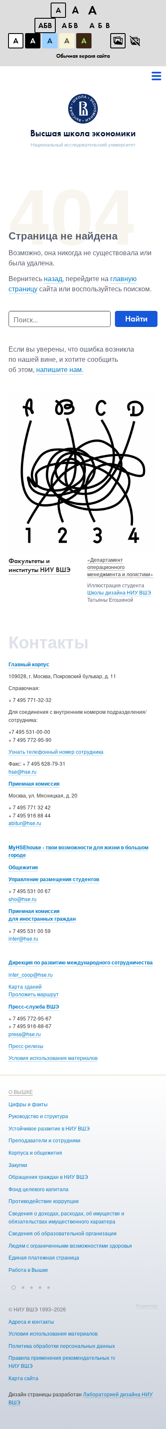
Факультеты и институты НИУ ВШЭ (40, 565)
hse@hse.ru (23, 771)
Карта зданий (25, 986)
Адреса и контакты (31, 1321)
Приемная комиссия (34, 783)
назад (53, 278)
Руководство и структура (38, 1115)
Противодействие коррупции (44, 1200)
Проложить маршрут (34, 994)
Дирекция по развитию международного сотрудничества (81, 962)
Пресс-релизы (26, 1045)
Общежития (23, 867)
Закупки (18, 1164)
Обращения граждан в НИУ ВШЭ (48, 1176)
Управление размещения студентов (54, 879)
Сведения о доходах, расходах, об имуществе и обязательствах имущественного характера (66, 1217)
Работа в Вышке (28, 1269)
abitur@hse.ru (25, 822)
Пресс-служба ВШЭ (34, 1006)
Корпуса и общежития (35, 1152)
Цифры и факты (28, 1104)
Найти (136, 318)
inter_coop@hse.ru (31, 974)
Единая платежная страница (44, 1257)
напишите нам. (59, 369)
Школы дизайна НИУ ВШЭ (119, 592)
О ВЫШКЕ (21, 1091)
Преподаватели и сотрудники (44, 1140)
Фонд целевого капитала (39, 1188)
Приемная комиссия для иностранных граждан (42, 915)
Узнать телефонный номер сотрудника (56, 751)
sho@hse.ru (23, 898)
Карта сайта (23, 1377)
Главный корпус (29, 664)
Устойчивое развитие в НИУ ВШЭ (49, 1128)
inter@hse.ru (23, 938)
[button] (14, 1286)
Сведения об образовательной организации (63, 1233)
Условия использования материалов (53, 1057)
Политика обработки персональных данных (62, 1345)
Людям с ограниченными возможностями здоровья (70, 1245)
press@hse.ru (25, 1033)
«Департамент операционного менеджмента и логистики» (120, 567)
